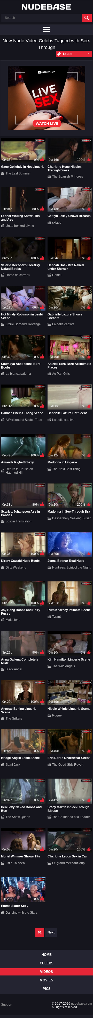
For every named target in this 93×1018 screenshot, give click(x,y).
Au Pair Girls (61, 374)
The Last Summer (18, 173)
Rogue (57, 715)
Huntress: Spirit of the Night (71, 567)
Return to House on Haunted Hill (19, 470)
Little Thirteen (15, 863)
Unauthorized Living (20, 226)
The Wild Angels (63, 666)
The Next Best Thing (66, 469)
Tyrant (56, 617)
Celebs (46, 963)
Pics (47, 989)
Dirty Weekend (16, 567)
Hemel (56, 275)
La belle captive (63, 324)
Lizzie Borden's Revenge (23, 324)
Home (47, 955)
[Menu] (46, 30)
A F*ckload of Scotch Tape (24, 420)
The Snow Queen (18, 817)
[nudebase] (46, 7)
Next (51, 932)
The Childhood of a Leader (71, 817)
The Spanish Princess (67, 176)
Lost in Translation (19, 521)
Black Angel (14, 669)
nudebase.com (81, 1003)
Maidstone (13, 620)
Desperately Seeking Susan (71, 518)
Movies (46, 980)
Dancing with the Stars (21, 912)
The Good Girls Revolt (67, 764)
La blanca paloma (18, 374)
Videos (46, 972)
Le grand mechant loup (68, 863)
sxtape (56, 222)
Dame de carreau (18, 275)
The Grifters (14, 718)
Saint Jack (13, 764)
